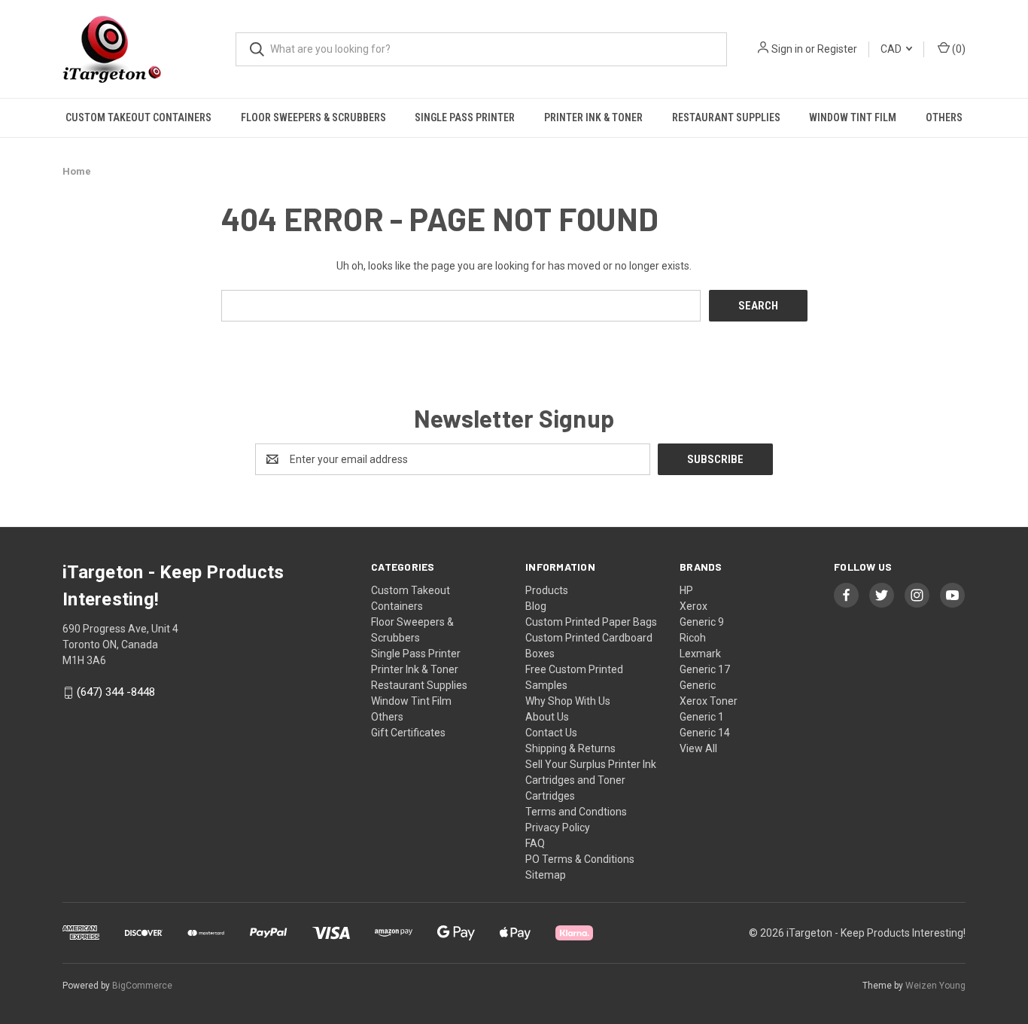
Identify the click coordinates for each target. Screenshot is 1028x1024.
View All (698, 748)
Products (546, 590)
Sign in (787, 49)
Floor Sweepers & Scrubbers (313, 117)
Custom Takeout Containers (138, 117)
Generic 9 (702, 622)
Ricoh (693, 638)
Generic (698, 685)
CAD (892, 49)
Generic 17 (705, 669)
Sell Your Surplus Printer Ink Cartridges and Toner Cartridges (590, 780)
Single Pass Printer (465, 117)
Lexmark (700, 654)
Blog (535, 606)
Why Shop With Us (567, 701)
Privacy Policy (557, 827)
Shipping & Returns (570, 748)
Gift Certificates (408, 733)
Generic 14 (705, 733)
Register (837, 49)
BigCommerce (142, 985)
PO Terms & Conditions (579, 859)
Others (944, 117)
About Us (547, 717)
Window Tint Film (852, 117)
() (958, 49)
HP (686, 590)
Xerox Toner (709, 701)
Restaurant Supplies (726, 117)
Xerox (693, 606)
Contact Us (551, 733)
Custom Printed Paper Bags (591, 622)
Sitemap (545, 875)
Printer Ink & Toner (593, 117)
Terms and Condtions (576, 812)
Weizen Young (935, 985)
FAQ (535, 843)
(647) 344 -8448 (116, 692)
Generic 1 (702, 717)
